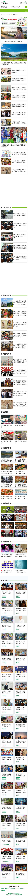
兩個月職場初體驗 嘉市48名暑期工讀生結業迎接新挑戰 (21, 825)
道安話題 (4, 412)
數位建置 (22, 888)
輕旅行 (17, 844)
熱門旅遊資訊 (6, 295)
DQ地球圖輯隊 (5, 844)
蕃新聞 (4, 596)
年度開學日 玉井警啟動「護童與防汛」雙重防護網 (7, 610)
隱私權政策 (17, 888)
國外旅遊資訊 (6, 448)
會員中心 (7, 888)
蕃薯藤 (4, 3)
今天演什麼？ (6, 541)
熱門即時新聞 (6, 207)
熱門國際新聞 (6, 354)
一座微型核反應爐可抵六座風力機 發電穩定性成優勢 (20, 808)
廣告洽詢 (3, 890)
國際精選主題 (6, 503)
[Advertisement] (14, 191)
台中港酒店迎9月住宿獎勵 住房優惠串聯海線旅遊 (21, 742)
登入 (21, 3)
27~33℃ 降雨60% (11, 14)
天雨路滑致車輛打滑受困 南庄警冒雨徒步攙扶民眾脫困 (7, 825)
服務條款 (12, 888)
